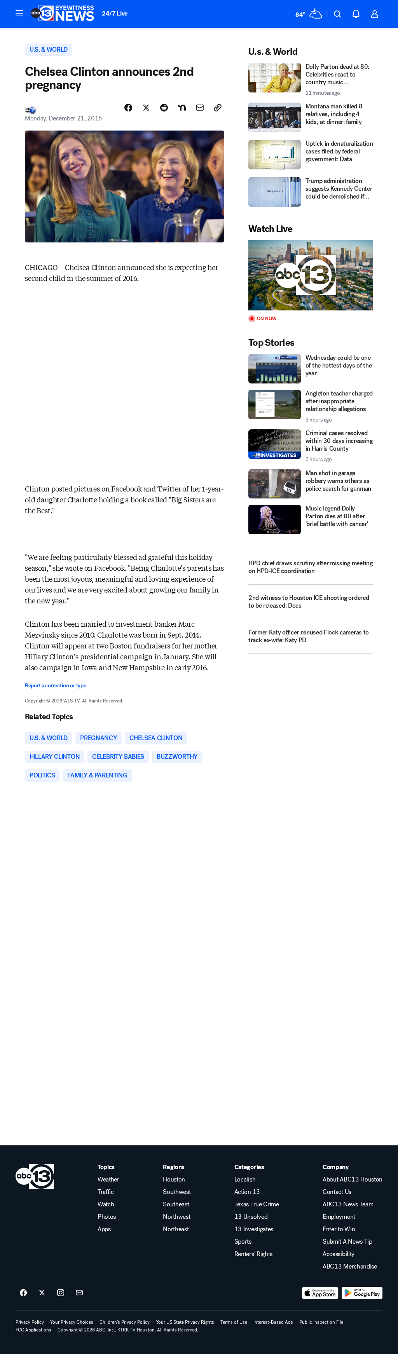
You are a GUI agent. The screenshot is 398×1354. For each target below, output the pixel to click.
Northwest (176, 1217)
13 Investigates (253, 1229)
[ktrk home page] (35, 1176)
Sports (242, 1242)
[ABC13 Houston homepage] (62, 14)
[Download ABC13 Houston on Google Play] (362, 1293)
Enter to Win (339, 1229)
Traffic (106, 1192)
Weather (108, 1179)
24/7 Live (115, 13)
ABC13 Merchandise (350, 1266)
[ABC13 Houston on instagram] (60, 1293)
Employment (339, 1217)
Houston (174, 1179)
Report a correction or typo (55, 685)
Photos (107, 1217)
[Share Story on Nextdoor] (182, 107)
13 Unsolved (250, 1217)
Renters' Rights (253, 1254)
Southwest (176, 1192)
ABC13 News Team (348, 1204)
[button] (19, 13)
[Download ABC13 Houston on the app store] (320, 1293)
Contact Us (337, 1192)
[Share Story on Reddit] (164, 107)
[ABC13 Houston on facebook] (23, 1293)
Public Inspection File (321, 1322)
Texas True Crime (256, 1204)
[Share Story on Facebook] (128, 107)
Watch (106, 1204)
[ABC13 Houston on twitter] (42, 1293)
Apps (104, 1229)
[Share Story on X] (146, 107)
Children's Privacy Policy (125, 1322)
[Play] (310, 275)
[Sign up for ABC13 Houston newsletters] (79, 1293)
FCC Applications (33, 1330)
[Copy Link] (217, 107)
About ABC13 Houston (352, 1179)
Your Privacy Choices (71, 1322)
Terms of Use (233, 1322)
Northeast (176, 1229)
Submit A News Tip (347, 1242)
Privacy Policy (30, 1322)
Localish (244, 1179)
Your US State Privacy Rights (185, 1322)
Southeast (176, 1204)
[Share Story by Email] (199, 107)
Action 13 (247, 1192)
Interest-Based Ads (273, 1322)
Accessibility (338, 1254)
